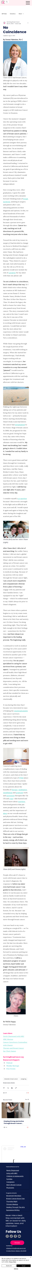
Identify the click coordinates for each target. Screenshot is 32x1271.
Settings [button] (16, 1268)
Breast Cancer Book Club (15, 1199)
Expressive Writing (12, 1210)
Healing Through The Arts (15, 1207)
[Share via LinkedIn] (12, 1088)
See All (27, 1099)
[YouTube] (19, 1236)
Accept (23, 1266)
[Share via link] (16, 1088)
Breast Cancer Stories (9, 1082)
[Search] (7, 1)
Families (9, 1179)
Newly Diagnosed (12, 1170)
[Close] (30, 1258)
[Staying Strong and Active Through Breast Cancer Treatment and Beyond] (16, 1110)
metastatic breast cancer (11, 1079)
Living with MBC (11, 1173)
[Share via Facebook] (4, 1088)
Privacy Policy (12, 1262)
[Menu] (28, 3)
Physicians (10, 1188)
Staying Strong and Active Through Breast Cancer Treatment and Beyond (14, 1122)
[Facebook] (15, 1236)
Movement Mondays (13, 1196)
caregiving (23, 1079)
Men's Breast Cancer (13, 1185)
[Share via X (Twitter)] (8, 1088)
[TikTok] (11, 1236)
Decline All (8, 1266)
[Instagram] (7, 1236)
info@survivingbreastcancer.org (16, 1248)
